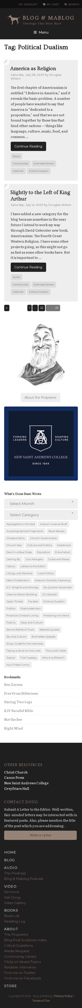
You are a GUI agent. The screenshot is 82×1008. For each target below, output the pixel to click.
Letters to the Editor (33, 566)
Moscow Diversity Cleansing (52, 580)
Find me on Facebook (22, 978)
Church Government (43, 538)
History (10, 566)
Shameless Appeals (43, 636)
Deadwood (64, 545)
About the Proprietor (40, 398)
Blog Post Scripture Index (25, 940)
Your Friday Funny (18, 664)
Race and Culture (32, 622)
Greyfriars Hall (16, 788)
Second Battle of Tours (20, 629)
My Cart (53, 4)
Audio (10, 868)
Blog (9, 860)
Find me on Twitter (19, 973)
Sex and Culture (16, 636)
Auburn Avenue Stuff (53, 524)
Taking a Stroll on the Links (23, 650)
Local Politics (46, 573)
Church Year (14, 545)
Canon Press (14, 777)
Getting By (13, 559)
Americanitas (20, 163)
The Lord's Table (56, 650)
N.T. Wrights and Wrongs (22, 587)
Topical (10, 657)
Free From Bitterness (21, 693)
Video (10, 886)
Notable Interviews (20, 967)
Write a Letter (40, 835)
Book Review (57, 531)
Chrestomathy (15, 538)
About (11, 929)
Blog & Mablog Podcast (23, 879)
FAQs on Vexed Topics (22, 962)
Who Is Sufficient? (53, 657)
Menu (44, 32)
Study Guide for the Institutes (24, 643)
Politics (10, 608)
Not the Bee (13, 719)
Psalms (11, 622)
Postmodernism (31, 608)
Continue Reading (28, 146)
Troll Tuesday (28, 657)
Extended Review (44, 163)
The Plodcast (15, 873)
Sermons (11, 892)
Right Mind (13, 728)
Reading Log (14, 921)
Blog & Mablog (49, 18)
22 (42, 307)
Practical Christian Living (22, 615)
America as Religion (33, 68)
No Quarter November (58, 587)
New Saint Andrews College (26, 782)
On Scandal (49, 594)
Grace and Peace (58, 559)
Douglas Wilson (60, 205)
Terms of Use (41, 1000)
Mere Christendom (18, 580)
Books (16, 156)
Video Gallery (15, 903)
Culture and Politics (39, 545)
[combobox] (41, 504)
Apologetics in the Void (20, 524)
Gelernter (18, 171)
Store (10, 986)
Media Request (16, 951)
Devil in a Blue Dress (19, 552)
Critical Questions (18, 945)
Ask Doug (12, 897)
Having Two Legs (18, 701)
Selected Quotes (49, 629)
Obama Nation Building (21, 594)
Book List (11, 916)
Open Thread (14, 601)
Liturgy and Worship (19, 573)
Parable (33, 601)
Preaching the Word (56, 615)
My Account (28, 4)
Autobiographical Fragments (24, 531)
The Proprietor (16, 934)
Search (73, 4)
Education (43, 552)
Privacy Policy (63, 996)
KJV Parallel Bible (18, 710)
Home (10, 852)
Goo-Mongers (34, 559)
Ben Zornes (13, 684)
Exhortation (62, 552)
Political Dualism (38, 171)
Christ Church (16, 772)
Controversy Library (20, 956)
